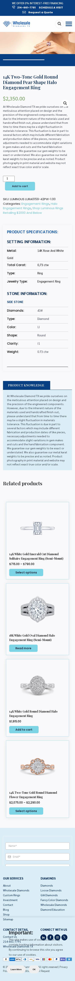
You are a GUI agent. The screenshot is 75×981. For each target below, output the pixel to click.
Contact (8, 904)
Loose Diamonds (51, 890)
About (7, 885)
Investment (10, 900)
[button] (65, 103)
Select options (26, 572)
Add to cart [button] (23, 730)
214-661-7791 (26, 7)
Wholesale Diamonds (16, 890)
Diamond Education (53, 909)
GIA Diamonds (49, 895)
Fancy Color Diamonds (54, 900)
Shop (6, 914)
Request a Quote (40, 12)
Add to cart (20, 186)
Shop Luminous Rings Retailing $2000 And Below (33, 210)
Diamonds (47, 885)
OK (34, 969)
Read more (23, 648)
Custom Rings (11, 895)
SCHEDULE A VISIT (51, 7)
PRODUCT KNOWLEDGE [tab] (26, 385)
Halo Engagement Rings (30, 206)
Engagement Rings (35, 204)
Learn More (16, 969)
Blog (6, 909)
